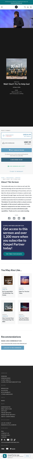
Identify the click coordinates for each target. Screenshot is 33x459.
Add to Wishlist (17, 171)
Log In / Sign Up (6, 423)
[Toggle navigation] (2, 7)
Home (2, 177)
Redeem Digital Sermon (8, 425)
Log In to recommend (12, 347)
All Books (4, 390)
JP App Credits (5, 380)
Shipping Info (5, 435)
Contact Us (5, 433)
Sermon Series (5, 378)
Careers (3, 437)
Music (3, 400)
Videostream (10, 177)
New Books (4, 388)
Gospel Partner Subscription (11, 382)
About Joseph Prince (8, 416)
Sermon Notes (5, 407)
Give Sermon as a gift (17, 166)
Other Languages (7, 394)
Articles (4, 410)
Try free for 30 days (14, 254)
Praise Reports (6, 412)
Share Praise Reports (8, 414)
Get (17, 150)
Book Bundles (5, 392)
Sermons (16, 81)
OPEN (27, 456)
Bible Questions (6, 409)
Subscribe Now (16, 159)
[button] (27, 7)
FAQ (2, 431)
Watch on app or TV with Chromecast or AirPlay (16, 92)
